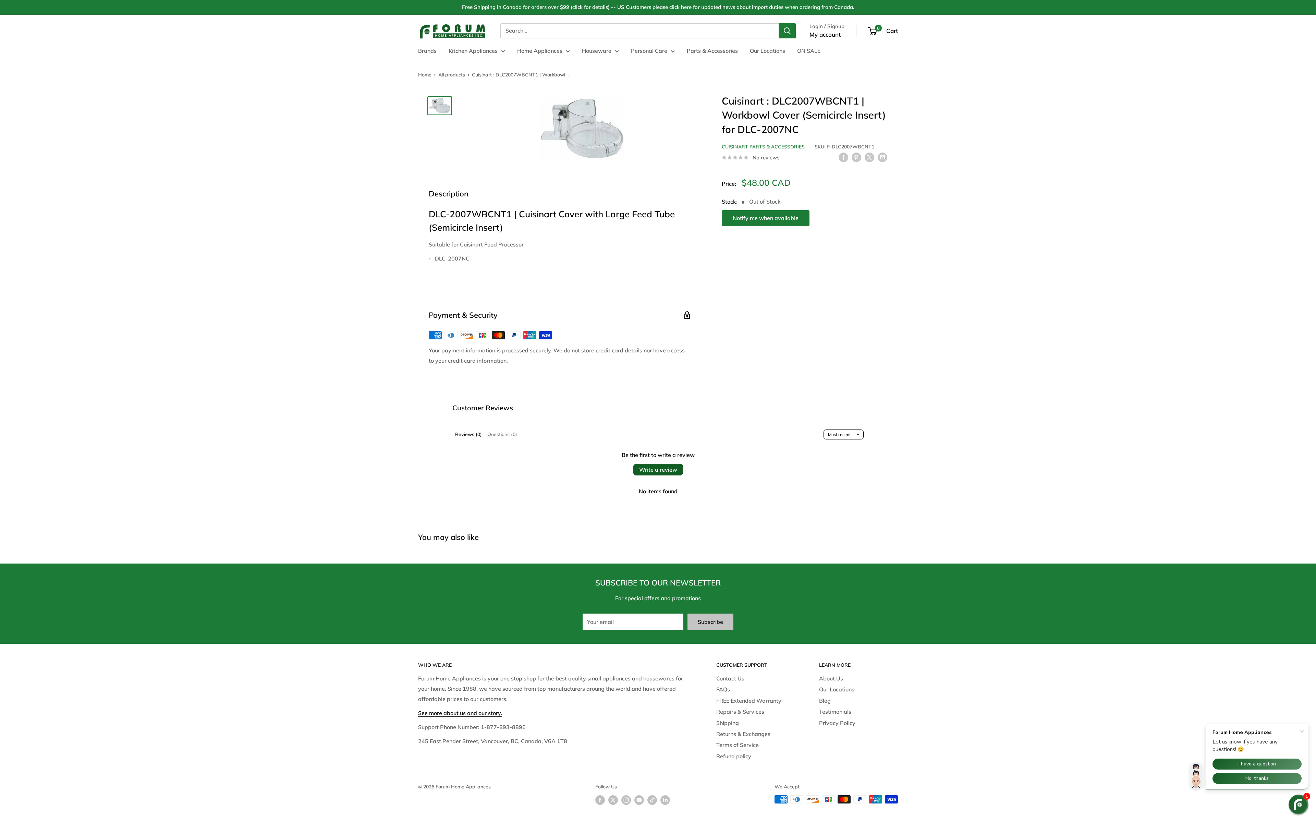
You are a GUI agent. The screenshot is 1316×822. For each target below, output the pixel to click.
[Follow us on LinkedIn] (665, 800)
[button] (1298, 804)
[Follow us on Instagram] (626, 800)
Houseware (596, 50)
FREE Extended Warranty (748, 700)
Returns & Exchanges (743, 733)
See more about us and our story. (460, 713)
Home (424, 75)
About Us (831, 678)
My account (825, 34)
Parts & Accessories (712, 50)
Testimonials (835, 711)
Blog (825, 700)
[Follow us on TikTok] (652, 800)
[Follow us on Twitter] (613, 800)
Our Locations (767, 50)
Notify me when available (766, 218)
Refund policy (733, 756)
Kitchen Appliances (473, 50)
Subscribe (710, 621)
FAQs (723, 689)
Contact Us (730, 678)
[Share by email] (882, 157)
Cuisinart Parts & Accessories (763, 147)
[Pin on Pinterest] (856, 157)
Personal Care (649, 50)
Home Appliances (539, 50)
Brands (427, 50)
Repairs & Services (740, 711)
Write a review (658, 469)
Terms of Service (737, 744)
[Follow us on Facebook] (600, 800)
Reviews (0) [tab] (468, 434)
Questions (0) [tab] (502, 434)
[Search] (787, 30)
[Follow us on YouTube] (639, 800)
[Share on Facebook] (843, 157)
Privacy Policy (837, 723)
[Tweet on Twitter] (869, 157)
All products (451, 75)
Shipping (727, 723)
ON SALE (808, 50)
